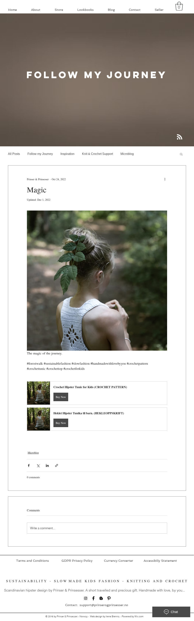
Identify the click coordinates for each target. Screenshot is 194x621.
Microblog (127, 153)
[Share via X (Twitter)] (38, 465)
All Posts (14, 153)
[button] (179, 6)
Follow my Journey (40, 153)
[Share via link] (56, 465)
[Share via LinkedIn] (47, 465)
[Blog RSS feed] (179, 137)
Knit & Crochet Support (97, 153)
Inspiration (67, 153)
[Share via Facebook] (29, 465)
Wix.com (139, 616)
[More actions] (165, 179)
